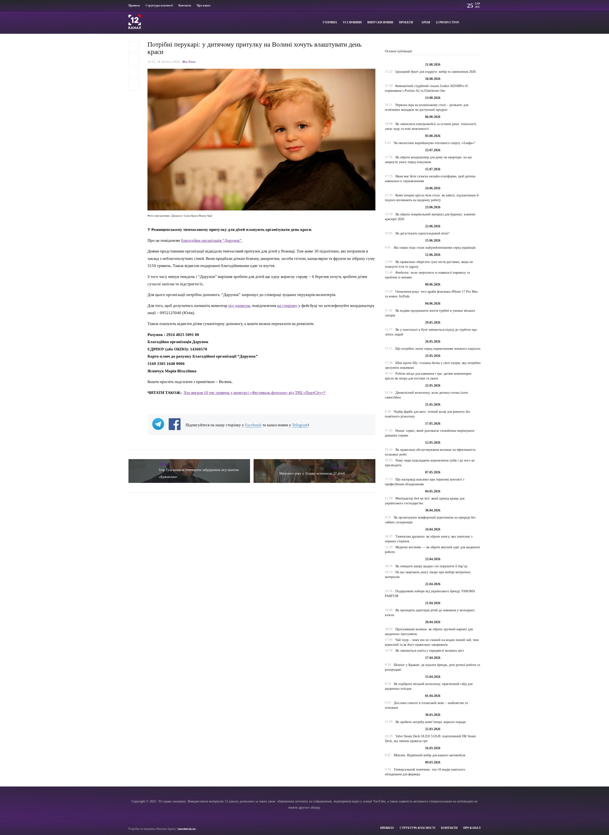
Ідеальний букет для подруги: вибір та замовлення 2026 (435, 71)
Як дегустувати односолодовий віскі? (422, 233)
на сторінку (287, 305)
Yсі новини (352, 22)
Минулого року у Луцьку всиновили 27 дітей (312, 473)
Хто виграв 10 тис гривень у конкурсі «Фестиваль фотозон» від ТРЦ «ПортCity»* (255, 392)
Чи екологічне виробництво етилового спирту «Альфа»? (434, 143)
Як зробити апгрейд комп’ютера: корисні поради (430, 722)
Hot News (189, 61)
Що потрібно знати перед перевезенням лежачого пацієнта (437, 348)
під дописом (239, 305)
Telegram (300, 425)
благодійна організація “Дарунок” (211, 240)
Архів (425, 22)
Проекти (406, 22)
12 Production (447, 22)
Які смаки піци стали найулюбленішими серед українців (435, 247)
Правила (134, 5)
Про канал (204, 5)
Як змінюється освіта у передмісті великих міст (429, 650)
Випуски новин (380, 22)
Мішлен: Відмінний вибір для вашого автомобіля (429, 755)
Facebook (253, 425)
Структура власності (159, 5)
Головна (330, 22)
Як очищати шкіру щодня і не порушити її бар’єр (431, 566)
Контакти (184, 5)
